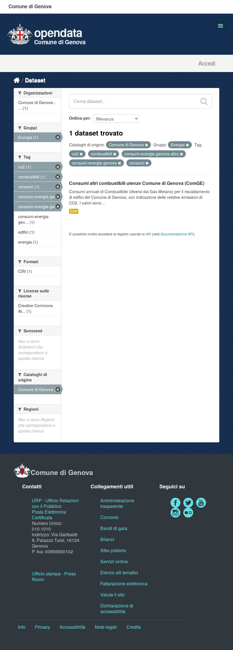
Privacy (42, 627)
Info (21, 627)
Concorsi (109, 517)
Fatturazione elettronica (123, 583)
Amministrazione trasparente (117, 503)
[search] (204, 101)
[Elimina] (146, 145)
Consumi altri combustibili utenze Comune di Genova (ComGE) (136, 183)
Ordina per (79, 118)
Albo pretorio (113, 550)
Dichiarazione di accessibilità (116, 608)
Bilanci (107, 539)
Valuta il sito (112, 594)
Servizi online (114, 561)
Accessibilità (72, 627)
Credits (133, 627)
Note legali (106, 627)
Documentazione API (177, 233)
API (148, 233)
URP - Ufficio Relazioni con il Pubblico (55, 503)
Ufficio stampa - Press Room (54, 576)
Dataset (35, 80)
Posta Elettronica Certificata (49, 514)
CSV (73, 211)
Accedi (206, 63)
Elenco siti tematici (119, 572)
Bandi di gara (113, 528)
